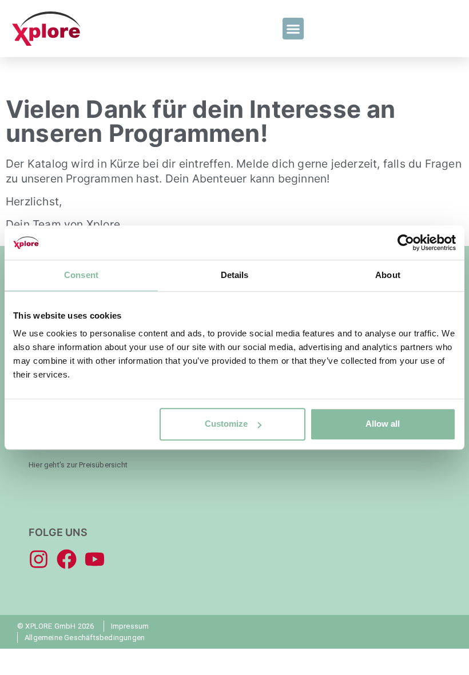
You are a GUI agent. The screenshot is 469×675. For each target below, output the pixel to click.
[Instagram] (39, 559)
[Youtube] (95, 559)
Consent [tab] (81, 275)
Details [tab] (235, 275)
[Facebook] (67, 559)
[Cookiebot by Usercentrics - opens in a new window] (406, 242)
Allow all (382, 423)
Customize (226, 423)
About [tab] (387, 275)
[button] (293, 28)
